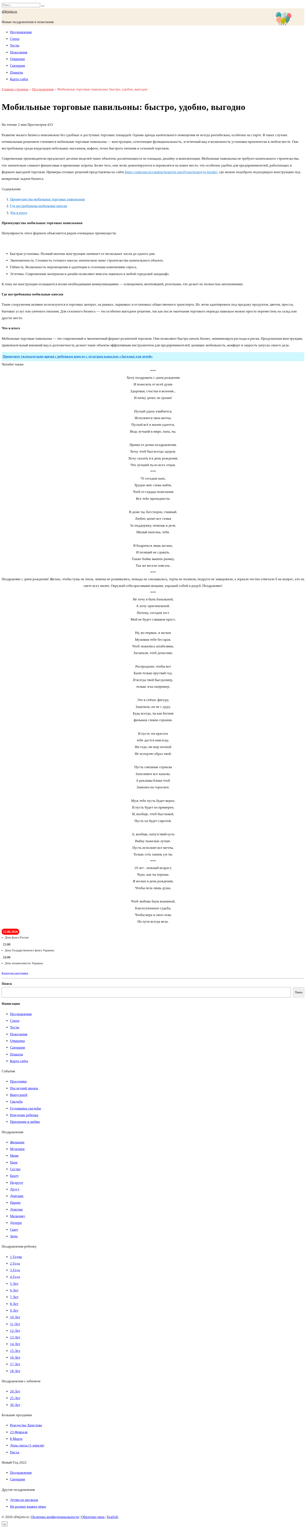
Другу (15, 1189)
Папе (14, 1162)
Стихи (14, 39)
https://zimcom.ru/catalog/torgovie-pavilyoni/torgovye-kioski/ (171, 172)
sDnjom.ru (9, 12)
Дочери (16, 1223)
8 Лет (14, 1304)
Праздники (18, 1081)
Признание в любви (25, 1122)
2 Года (15, 1263)
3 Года (15, 1270)
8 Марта (16, 1439)
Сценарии (17, 66)
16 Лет (15, 1357)
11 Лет (15, 1324)
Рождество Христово (26, 1425)
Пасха (14, 1452)
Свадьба (16, 1102)
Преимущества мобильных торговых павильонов (47, 199)
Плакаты (16, 72)
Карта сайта (19, 79)
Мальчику (17, 1216)
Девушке (17, 1196)
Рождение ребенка (24, 1115)
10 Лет (15, 1317)
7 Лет (14, 1297)
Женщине (17, 1142)
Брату (14, 1176)
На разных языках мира (28, 1506)
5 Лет (14, 1284)
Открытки (17, 59)
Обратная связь (93, 1517)
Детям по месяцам (24, 1500)
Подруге (16, 1183)
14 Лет (15, 1344)
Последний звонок (24, 1088)
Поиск (7, 984)
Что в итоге (18, 213)
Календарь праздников (15, 973)
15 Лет (15, 1351)
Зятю (14, 1236)
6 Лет (14, 1290)
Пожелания (18, 52)
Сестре (15, 1169)
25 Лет (15, 1398)
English (112, 1517)
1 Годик (16, 1257)
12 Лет (15, 1331)
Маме (14, 1156)
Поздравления (21, 32)
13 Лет (15, 1337)
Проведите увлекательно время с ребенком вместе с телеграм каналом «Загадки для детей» (78, 356)
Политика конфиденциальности (55, 1517)
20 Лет (15, 1391)
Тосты (14, 45)
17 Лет (15, 1364)
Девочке (16, 1209)
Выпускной (18, 1095)
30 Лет (15, 1405)
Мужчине (17, 1149)
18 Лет (15, 1371)
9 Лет (14, 1310)
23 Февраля (18, 1432)
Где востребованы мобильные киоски (38, 206)
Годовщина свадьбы (25, 1108)
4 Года (15, 1277)
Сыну (14, 1230)
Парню (15, 1203)
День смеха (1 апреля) (27, 1445)
